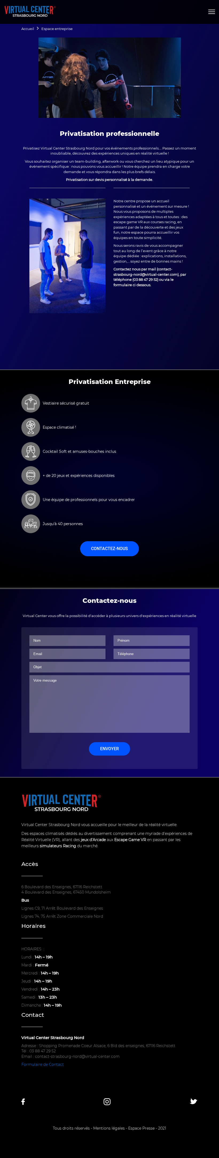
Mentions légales (109, 1128)
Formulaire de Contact (42, 1064)
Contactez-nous (109, 548)
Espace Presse (141, 1128)
